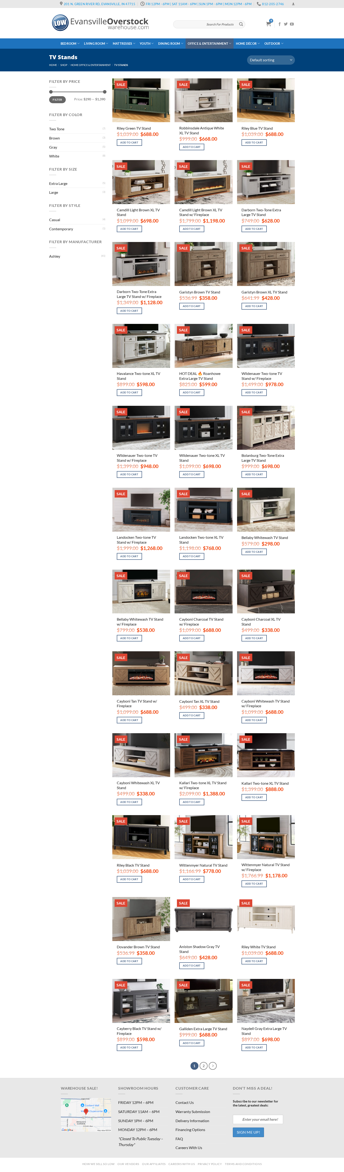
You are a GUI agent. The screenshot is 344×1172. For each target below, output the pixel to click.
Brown (54, 138)
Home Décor (246, 43)
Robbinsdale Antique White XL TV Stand (201, 130)
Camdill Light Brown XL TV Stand (138, 212)
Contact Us (185, 1102)
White (54, 156)
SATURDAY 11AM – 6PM (139, 1111)
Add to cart (129, 142)
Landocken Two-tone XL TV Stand (201, 539)
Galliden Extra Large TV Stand (203, 1028)
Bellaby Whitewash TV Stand (265, 537)
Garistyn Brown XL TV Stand (264, 292)
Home (53, 64)
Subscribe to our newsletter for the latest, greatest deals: (255, 1103)
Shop (63, 64)
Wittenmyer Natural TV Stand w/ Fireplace (266, 867)
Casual (54, 219)
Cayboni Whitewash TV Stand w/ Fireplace (266, 703)
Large (53, 192)
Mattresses (122, 43)
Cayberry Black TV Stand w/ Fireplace (139, 1031)
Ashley (54, 256)
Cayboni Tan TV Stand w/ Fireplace (137, 703)
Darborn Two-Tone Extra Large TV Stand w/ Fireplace (139, 294)
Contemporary (61, 229)
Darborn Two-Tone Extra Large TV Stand (261, 212)
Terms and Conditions (243, 1164)
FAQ (179, 1138)
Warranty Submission (193, 1111)
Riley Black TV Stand (133, 865)
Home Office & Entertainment (91, 64)
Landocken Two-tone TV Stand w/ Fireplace (136, 539)
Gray (53, 147)
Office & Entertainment (208, 43)
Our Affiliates (154, 1164)
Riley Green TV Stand (134, 128)
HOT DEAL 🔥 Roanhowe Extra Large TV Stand (199, 376)
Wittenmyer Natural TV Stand (203, 865)
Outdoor (272, 43)
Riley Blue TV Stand (257, 128)
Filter (57, 99)
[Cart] (268, 24)
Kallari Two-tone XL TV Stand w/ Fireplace (203, 785)
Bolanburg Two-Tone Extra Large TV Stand (263, 457)
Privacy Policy (210, 1164)
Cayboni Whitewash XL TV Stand (138, 785)
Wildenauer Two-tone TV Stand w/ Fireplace (262, 376)
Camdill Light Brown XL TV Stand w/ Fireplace (200, 212)
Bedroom (69, 43)
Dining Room (169, 43)
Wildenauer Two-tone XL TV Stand (202, 457)
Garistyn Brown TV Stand (199, 292)
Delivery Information (192, 1120)
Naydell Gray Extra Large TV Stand (264, 1031)
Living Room (94, 43)
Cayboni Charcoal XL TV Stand (261, 621)
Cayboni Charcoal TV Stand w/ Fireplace (201, 621)
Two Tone (56, 129)
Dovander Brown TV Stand (138, 947)
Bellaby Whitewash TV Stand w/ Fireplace (140, 621)
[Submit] (241, 24)
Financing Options (190, 1129)
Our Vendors (128, 1164)
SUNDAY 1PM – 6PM (135, 1120)
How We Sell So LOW (98, 1164)
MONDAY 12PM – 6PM (137, 1129)
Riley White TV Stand (259, 947)
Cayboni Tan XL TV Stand (199, 701)
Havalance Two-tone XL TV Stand (138, 376)
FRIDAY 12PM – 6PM (136, 1102)
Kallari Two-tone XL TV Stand (265, 783)
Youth (145, 43)
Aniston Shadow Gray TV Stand (199, 949)
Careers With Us (189, 1147)
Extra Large (58, 183)
